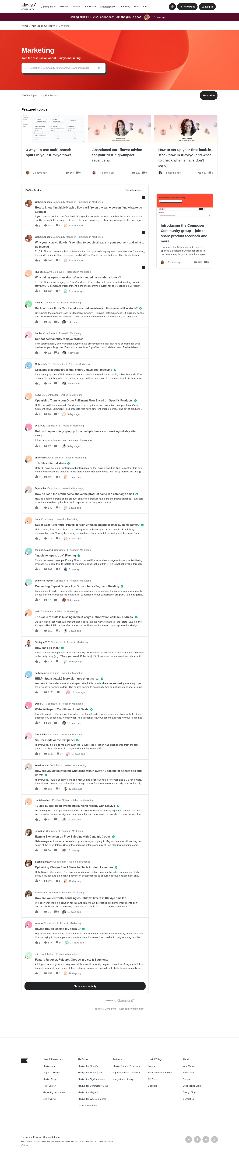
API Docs (152, 1079)
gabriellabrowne (44, 861)
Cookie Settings (51, 1137)
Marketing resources (54, 1092)
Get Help (152, 1086)
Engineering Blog (192, 1086)
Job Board (90, 6)
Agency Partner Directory (126, 1072)
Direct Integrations (87, 1105)
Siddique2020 (42, 642)
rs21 (37, 954)
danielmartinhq (43, 800)
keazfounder (42, 765)
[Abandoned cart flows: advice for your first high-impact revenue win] (119, 147)
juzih (37, 611)
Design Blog (189, 1092)
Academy (125, 6)
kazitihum (40, 892)
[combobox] (64, 68)
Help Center (140, 6)
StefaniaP (40, 734)
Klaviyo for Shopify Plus (90, 1072)
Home (25, 25)
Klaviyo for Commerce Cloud (93, 1086)
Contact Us (188, 1099)
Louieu (39, 333)
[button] (187, 6)
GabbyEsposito (43, 201)
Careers (187, 1079)
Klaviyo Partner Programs (126, 1066)
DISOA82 (40, 425)
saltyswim (40, 673)
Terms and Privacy (31, 1137)
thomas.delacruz (44, 549)
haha (38, 519)
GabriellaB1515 (43, 364)
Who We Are (189, 1066)
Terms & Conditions (105, 1008)
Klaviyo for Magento (88, 1092)
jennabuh (40, 831)
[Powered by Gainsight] (120, 1001)
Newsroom (188, 1072)
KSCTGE (40, 394)
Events (76, 6)
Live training (49, 1099)
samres (39, 923)
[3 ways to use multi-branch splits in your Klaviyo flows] (53, 147)
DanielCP (40, 703)
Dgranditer (41, 488)
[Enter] (25, 68)
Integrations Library (123, 1079)
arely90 (39, 302)
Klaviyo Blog (49, 1079)
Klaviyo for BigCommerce (91, 1079)
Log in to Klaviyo (51, 1072)
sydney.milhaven (44, 580)
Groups (64, 6)
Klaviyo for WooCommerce (92, 1099)
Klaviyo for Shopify (88, 1066)
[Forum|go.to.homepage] (29, 6)
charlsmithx (41, 457)
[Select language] (172, 6)
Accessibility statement (131, 1008)
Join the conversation (43, 25)
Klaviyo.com (49, 1066)
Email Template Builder (160, 1072)
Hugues (39, 271)
